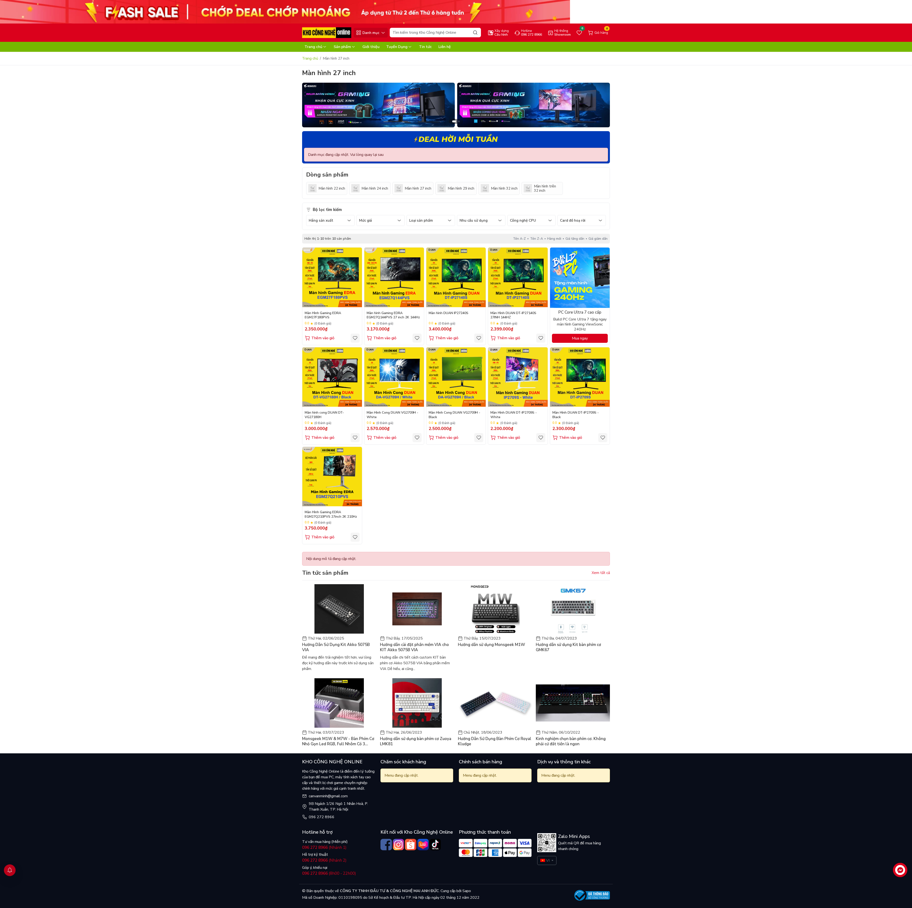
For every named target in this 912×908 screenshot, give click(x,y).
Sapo (466, 891)
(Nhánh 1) (324, 847)
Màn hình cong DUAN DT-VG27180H (324, 415)
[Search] (475, 32)
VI (548, 860)
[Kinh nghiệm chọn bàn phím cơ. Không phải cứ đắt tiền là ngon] (573, 703)
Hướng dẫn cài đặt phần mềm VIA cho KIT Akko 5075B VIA (414, 647)
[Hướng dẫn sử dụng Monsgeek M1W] (495, 609)
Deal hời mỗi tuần (458, 139)
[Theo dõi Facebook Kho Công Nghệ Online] (386, 844)
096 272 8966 (321, 817)
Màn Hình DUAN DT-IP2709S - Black (575, 415)
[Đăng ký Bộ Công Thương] (592, 895)
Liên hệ (444, 46)
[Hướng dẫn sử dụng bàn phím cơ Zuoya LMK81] (417, 703)
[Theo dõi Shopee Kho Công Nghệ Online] (410, 844)
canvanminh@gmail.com (328, 796)
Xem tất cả (601, 572)
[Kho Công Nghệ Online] (326, 32)
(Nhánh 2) (324, 860)
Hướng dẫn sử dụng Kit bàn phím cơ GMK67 (568, 647)
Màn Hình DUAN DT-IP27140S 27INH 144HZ (513, 315)
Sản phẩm (342, 46)
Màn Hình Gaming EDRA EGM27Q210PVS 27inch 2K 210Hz (331, 514)
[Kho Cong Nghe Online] (285, 11)
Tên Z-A (536, 238)
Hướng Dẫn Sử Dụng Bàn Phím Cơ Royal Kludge (494, 741)
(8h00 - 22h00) (329, 873)
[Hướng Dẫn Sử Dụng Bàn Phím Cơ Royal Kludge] (495, 703)
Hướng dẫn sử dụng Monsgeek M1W (491, 644)
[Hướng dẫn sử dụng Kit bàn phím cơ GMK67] (573, 609)
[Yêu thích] (355, 338)
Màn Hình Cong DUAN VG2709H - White (392, 415)
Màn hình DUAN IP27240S (448, 313)
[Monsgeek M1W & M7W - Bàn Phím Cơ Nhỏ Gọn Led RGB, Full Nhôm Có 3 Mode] (339, 703)
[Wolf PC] (378, 104)
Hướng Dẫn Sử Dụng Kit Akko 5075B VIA (336, 647)
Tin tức (425, 46)
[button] (603, 106)
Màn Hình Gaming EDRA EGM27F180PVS (323, 315)
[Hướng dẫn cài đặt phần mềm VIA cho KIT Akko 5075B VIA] (417, 609)
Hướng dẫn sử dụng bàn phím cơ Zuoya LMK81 (415, 741)
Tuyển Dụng (397, 46)
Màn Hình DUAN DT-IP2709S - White (513, 415)
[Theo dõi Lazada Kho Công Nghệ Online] (423, 844)
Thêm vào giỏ (322, 338)
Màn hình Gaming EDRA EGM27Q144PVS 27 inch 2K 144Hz (393, 315)
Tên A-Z (519, 238)
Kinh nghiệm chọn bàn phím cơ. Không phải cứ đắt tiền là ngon (571, 741)
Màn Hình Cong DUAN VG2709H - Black (454, 415)
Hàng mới (554, 238)
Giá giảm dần (598, 238)
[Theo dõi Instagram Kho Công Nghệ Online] (398, 844)
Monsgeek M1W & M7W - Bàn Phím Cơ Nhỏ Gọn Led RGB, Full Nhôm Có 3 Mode (338, 741)
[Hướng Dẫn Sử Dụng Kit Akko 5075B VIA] (339, 609)
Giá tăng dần (574, 238)
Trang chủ (313, 46)
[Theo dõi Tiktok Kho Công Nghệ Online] (435, 844)
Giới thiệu (371, 46)
